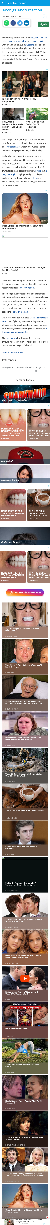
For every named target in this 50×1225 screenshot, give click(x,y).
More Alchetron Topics (12, 353)
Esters (38, 171)
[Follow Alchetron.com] (25, 596)
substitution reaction (17, 41)
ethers (35, 178)
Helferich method (20, 312)
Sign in (43, 24)
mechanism (11, 338)
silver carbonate (12, 147)
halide (42, 41)
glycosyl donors (27, 288)
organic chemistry (39, 37)
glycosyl (35, 41)
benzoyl (11, 174)
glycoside (29, 45)
